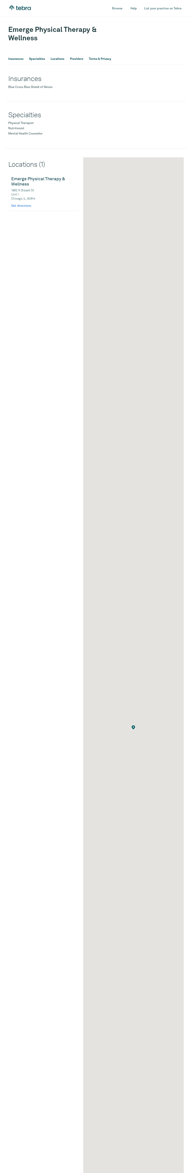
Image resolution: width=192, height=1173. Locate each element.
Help (133, 8)
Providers (76, 58)
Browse (117, 8)
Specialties (37, 58)
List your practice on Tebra (163, 8)
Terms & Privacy (100, 58)
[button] (133, 727)
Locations (57, 58)
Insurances (15, 58)
